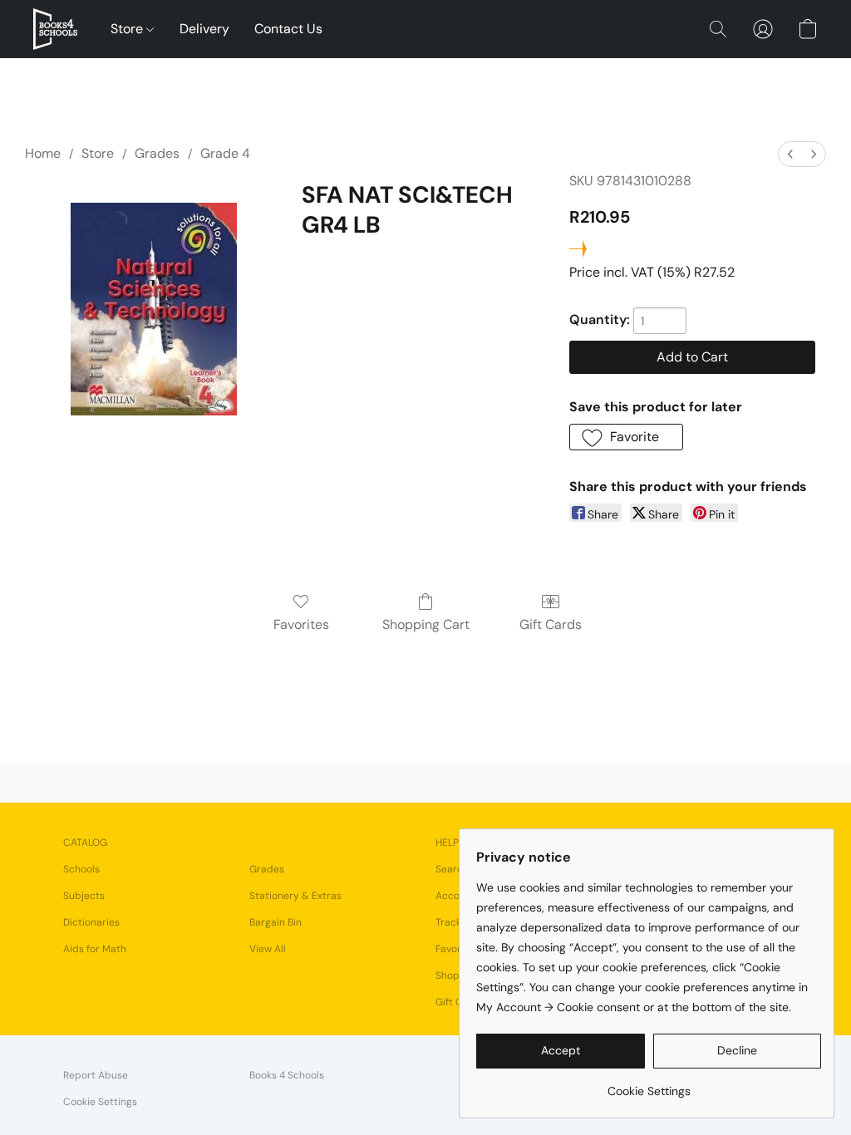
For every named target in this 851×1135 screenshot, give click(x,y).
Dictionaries (91, 922)
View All (267, 949)
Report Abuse (95, 1075)
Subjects (84, 895)
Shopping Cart (426, 624)
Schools (81, 869)
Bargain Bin (275, 922)
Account (455, 895)
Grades (157, 153)
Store (128, 28)
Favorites (301, 624)
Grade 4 (225, 153)
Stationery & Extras (295, 895)
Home (43, 153)
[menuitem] (790, 154)
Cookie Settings (100, 1101)
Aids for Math (94, 949)
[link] (648, 1085)
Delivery (204, 28)
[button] (55, 29)
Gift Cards (550, 624)
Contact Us (288, 28)
